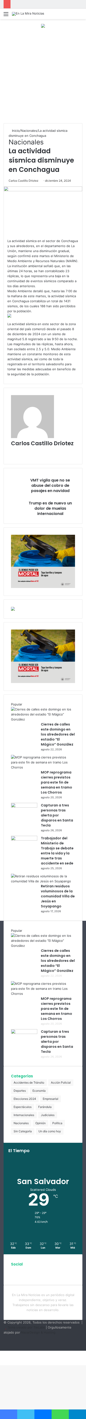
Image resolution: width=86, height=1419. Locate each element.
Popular (16, 704)
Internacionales (24, 1115)
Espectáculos (23, 1107)
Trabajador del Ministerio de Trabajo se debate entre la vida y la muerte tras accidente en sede (57, 851)
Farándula (45, 1107)
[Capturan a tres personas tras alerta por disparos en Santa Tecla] (24, 806)
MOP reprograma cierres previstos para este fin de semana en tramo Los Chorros (56, 782)
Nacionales (29, 130)
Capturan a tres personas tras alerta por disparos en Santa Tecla (57, 815)
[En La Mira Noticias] (28, 14)
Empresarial (50, 1099)
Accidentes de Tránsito (29, 1082)
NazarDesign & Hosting (38, 1332)
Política (57, 1123)
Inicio (15, 130)
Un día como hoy (49, 1131)
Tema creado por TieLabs (26, 1327)
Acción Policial (61, 1082)
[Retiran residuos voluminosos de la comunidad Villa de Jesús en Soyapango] (41, 881)
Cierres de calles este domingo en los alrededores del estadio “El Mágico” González (58, 734)
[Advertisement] (43, 78)
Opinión (40, 1123)
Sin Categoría (23, 1131)
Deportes (20, 1090)
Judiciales (47, 1115)
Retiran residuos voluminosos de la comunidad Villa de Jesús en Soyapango (58, 896)
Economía (39, 1090)
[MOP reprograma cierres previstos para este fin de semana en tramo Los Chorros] (41, 767)
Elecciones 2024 (25, 1099)
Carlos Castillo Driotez (23, 180)
